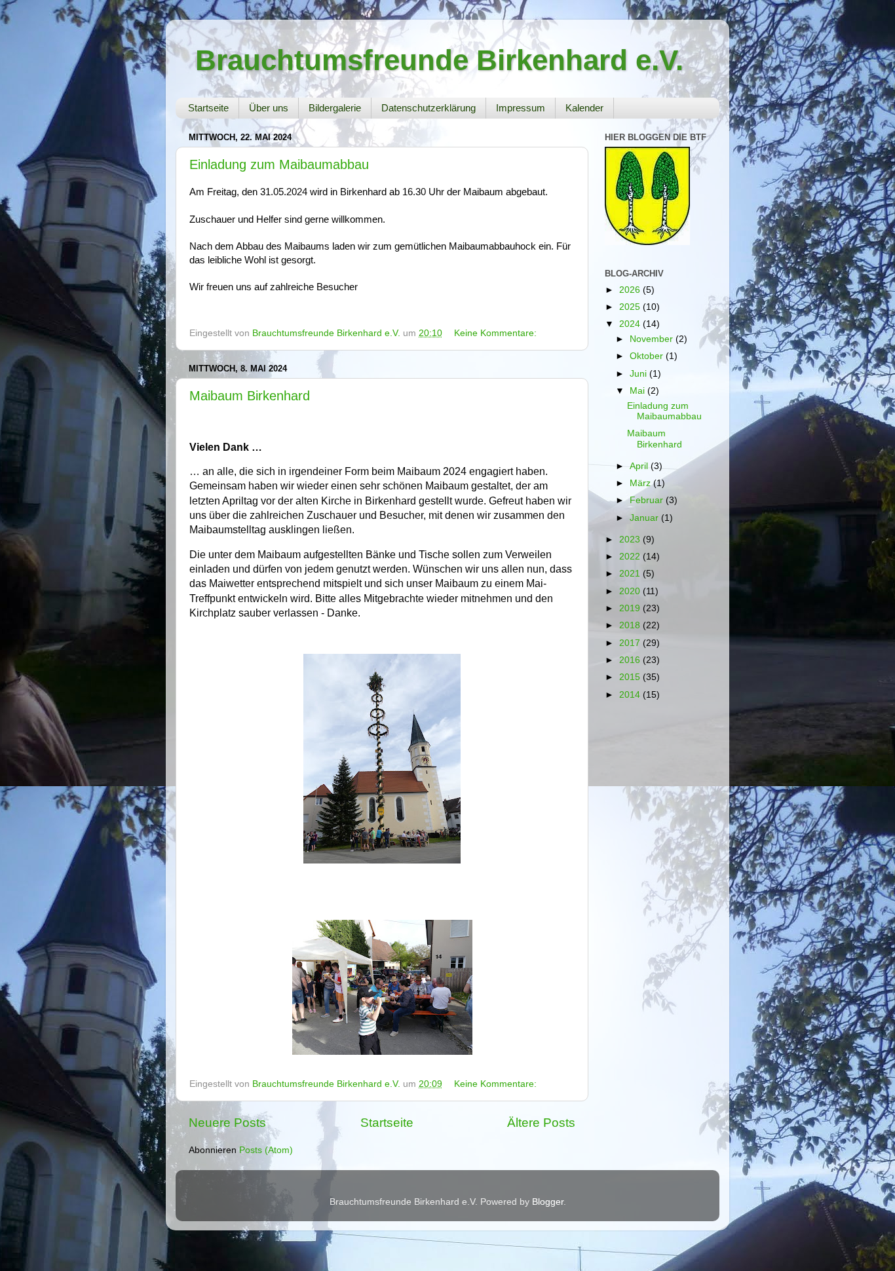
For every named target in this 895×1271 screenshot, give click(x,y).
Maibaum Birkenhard (249, 396)
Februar (648, 500)
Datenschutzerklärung (428, 107)
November (653, 339)
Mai (638, 391)
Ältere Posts (541, 1122)
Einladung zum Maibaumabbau (279, 164)
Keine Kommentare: (495, 333)
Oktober (648, 356)
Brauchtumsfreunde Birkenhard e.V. (439, 60)
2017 (631, 643)
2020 (631, 591)
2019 (631, 608)
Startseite (208, 107)
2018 (631, 625)
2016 (631, 660)
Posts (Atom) (266, 1150)
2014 (631, 695)
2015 (631, 677)
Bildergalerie (335, 107)
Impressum (520, 107)
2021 (631, 574)
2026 (631, 290)
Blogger (547, 1202)
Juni (639, 374)
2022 (631, 556)
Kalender (584, 107)
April (640, 466)
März (641, 483)
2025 (631, 307)
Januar (645, 518)
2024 (631, 324)
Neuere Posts (227, 1122)
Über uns (268, 107)
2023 (631, 539)
